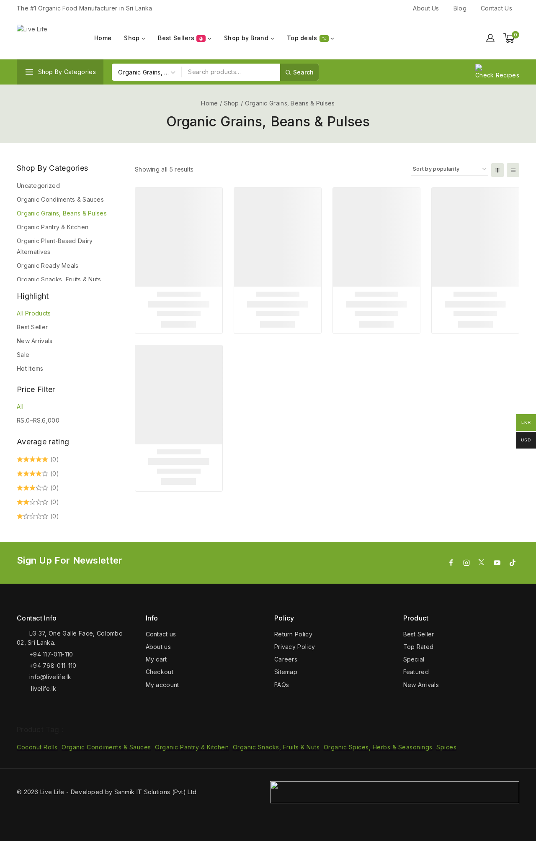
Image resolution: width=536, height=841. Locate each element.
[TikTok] (512, 562)
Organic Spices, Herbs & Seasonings (378, 747)
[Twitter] (481, 562)
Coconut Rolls (37, 747)
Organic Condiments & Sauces (60, 199)
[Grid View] (497, 170)
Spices (446, 747)
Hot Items (30, 368)
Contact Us (496, 8)
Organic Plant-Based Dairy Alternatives (55, 246)
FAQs (281, 684)
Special (414, 659)
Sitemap (285, 671)
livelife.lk (43, 688)
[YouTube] (497, 562)
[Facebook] (451, 562)
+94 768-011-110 (53, 665)
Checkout (159, 671)
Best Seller (32, 327)
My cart (156, 659)
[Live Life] (48, 38)
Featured (416, 671)
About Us (426, 8)
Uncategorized (38, 185)
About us (158, 646)
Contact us (161, 634)
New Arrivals (35, 340)
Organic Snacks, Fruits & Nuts (59, 279)
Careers (285, 659)
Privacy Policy (294, 646)
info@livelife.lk (50, 676)
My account (162, 684)
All (20, 406)
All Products (34, 313)
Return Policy (293, 634)
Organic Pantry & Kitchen (52, 227)
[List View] (513, 170)
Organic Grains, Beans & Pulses (62, 213)
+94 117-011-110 (51, 654)
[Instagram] (466, 562)
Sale (23, 354)
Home (102, 37)
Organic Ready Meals (48, 265)
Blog (460, 8)
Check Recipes (497, 75)
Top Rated (418, 646)
